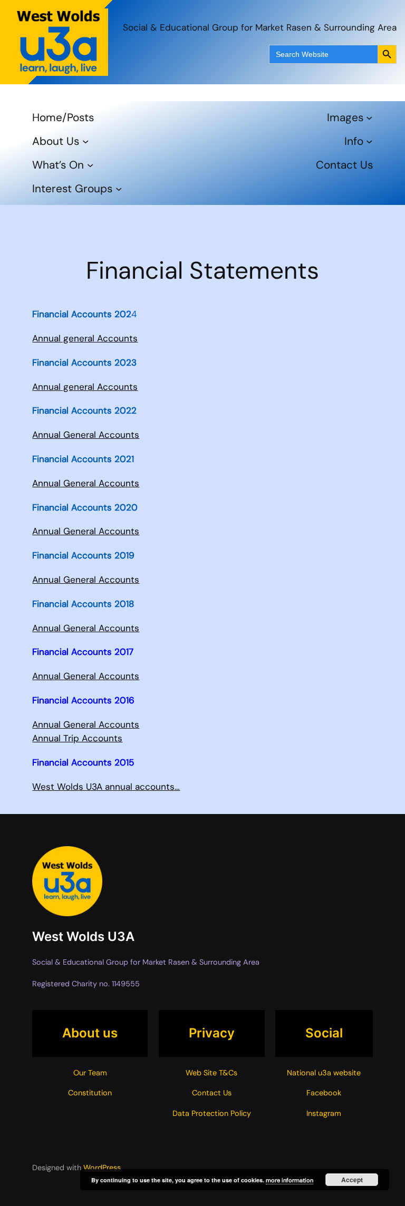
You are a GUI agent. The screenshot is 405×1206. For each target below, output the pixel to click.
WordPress (102, 1167)
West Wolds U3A (83, 936)
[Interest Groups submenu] (118, 188)
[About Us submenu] (85, 141)
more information (289, 1180)
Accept (352, 1179)
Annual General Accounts (85, 434)
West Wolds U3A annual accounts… (106, 786)
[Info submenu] (369, 141)
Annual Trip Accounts (77, 738)
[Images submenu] (369, 117)
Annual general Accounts (85, 338)
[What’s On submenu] (90, 165)
